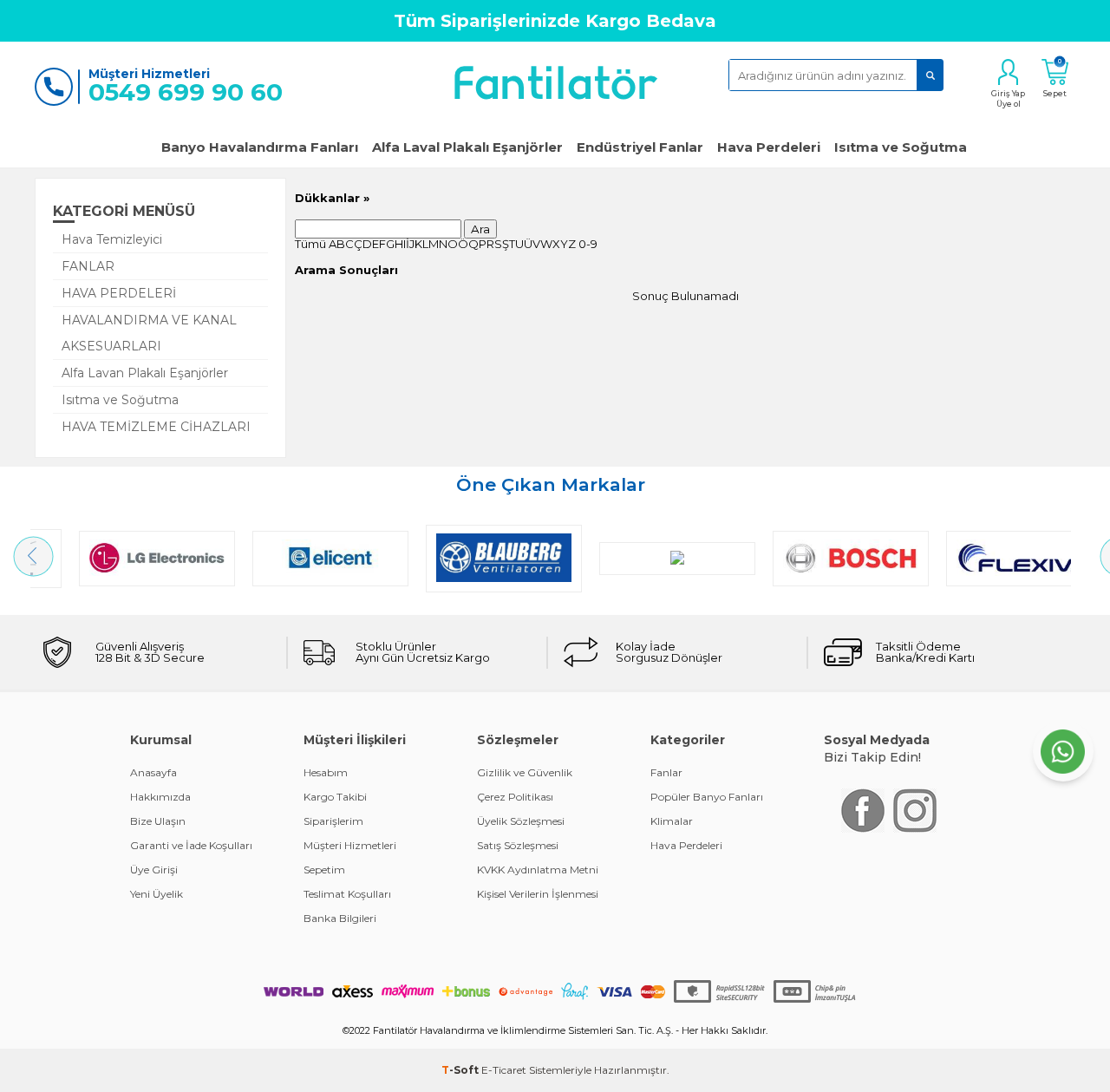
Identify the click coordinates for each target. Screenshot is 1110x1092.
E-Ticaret (503, 1069)
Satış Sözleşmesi (517, 845)
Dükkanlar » (332, 198)
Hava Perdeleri (768, 147)
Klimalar (671, 820)
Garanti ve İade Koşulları (191, 845)
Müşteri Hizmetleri (350, 845)
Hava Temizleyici (112, 239)
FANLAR (88, 266)
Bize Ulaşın (158, 820)
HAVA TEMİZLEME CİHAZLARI (156, 427)
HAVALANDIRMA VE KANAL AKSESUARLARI (149, 333)
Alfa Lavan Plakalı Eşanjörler (145, 373)
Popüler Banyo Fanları (706, 796)
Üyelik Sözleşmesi (521, 820)
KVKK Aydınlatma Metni (537, 869)
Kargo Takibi (335, 796)
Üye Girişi (154, 869)
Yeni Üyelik (156, 893)
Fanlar (666, 772)
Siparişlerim (333, 820)
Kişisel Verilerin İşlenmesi (537, 893)
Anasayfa (153, 772)
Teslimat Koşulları (347, 893)
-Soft (461, 1069)
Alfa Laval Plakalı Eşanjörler (467, 147)
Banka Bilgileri (340, 918)
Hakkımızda (160, 796)
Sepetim (324, 869)
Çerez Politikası (515, 796)
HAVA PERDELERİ (119, 293)
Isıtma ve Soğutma (900, 147)
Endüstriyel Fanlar (640, 147)
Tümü (310, 244)
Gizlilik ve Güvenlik (524, 772)
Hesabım (326, 772)
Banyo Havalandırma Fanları (259, 147)
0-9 (587, 244)
